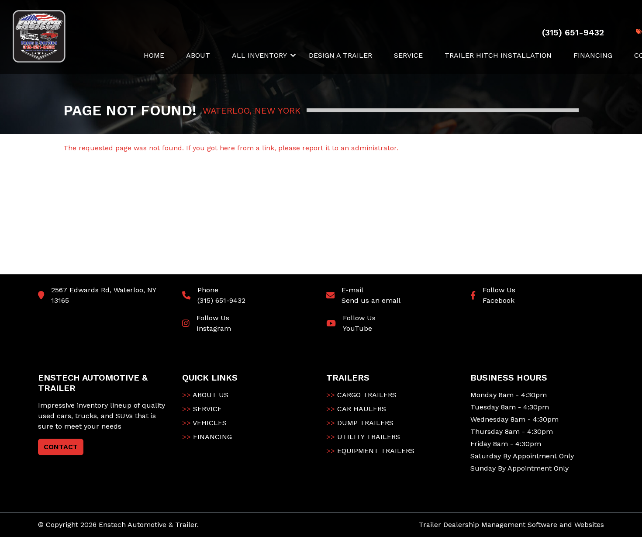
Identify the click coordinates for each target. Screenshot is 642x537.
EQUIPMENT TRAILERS (370, 451)
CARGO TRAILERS (361, 395)
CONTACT (61, 447)
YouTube (357, 328)
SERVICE (202, 409)
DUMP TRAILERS (359, 423)
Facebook (498, 300)
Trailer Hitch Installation (498, 55)
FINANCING (207, 437)
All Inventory (259, 55)
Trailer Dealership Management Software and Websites (511, 524)
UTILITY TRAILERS (363, 437)
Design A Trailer (340, 55)
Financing (592, 55)
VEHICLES (204, 423)
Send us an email (371, 300)
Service (408, 55)
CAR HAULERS (356, 409)
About (198, 55)
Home (154, 55)
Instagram (214, 328)
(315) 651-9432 (221, 300)
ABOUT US (205, 395)
